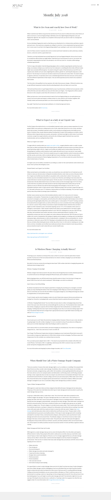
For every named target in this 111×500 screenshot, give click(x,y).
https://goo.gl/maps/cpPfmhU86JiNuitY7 (38, 237)
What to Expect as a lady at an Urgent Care (55, 120)
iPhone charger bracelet (37, 312)
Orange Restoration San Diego (56, 480)
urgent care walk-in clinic (53, 145)
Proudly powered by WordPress (47, 495)
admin (60, 30)
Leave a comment (55, 111)
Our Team (93, 4)
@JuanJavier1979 (66, 495)
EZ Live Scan (44, 107)
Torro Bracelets (67, 348)
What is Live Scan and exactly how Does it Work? (55, 27)
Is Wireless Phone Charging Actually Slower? (55, 249)
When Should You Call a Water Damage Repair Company (55, 360)
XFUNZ (17, 5)
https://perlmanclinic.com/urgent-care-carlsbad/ (39, 233)
